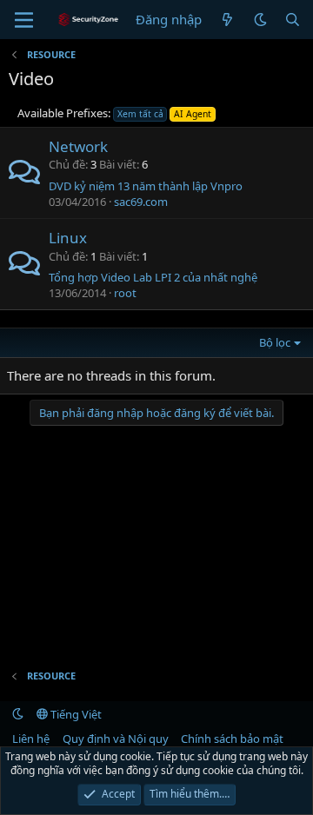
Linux (68, 238)
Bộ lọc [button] (274, 342)
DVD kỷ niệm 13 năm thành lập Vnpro (146, 186)
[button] (260, 19)
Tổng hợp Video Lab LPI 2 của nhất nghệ (153, 277)
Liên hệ (31, 738)
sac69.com (141, 201)
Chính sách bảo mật (232, 738)
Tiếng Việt (75, 714)
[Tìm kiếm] (293, 19)
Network (78, 146)
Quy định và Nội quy (116, 738)
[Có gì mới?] (227, 19)
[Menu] (23, 20)
